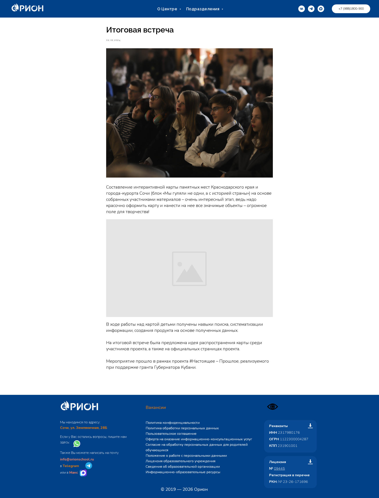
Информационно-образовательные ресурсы (183, 472)
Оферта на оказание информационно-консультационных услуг (199, 439)
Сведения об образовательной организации (183, 466)
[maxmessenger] (321, 8)
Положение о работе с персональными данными (186, 455)
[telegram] (311, 8)
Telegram (71, 466)
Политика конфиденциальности (173, 422)
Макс (73, 472)
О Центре (167, 9)
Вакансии (156, 407)
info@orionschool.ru (77, 459)
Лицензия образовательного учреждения (180, 461)
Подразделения (203, 9)
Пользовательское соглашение (171, 433)
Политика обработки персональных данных (182, 428)
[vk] (301, 8)
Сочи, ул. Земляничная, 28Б (83, 427)
